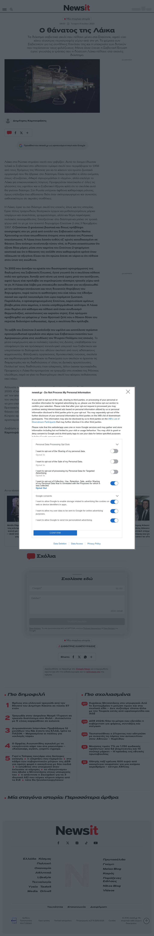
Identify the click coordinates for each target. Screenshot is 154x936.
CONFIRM (55, 533)
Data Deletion (60, 543)
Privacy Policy (94, 543)
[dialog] (77, 468)
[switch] (114, 451)
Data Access (77, 543)
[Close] (129, 393)
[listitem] (77, 444)
